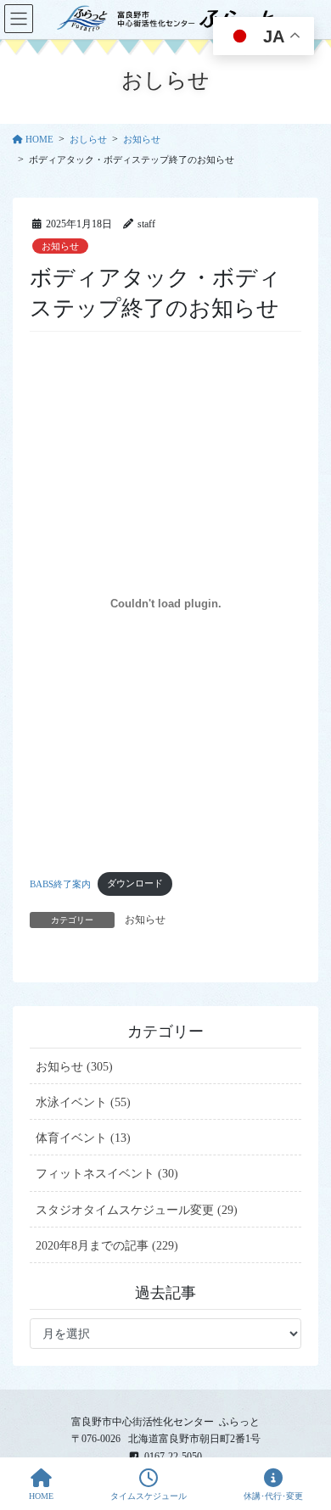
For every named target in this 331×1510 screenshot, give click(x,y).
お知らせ (60, 246)
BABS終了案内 (60, 883)
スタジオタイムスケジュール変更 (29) (137, 1210)
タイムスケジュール (148, 1496)
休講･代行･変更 (273, 1496)
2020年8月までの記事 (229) (107, 1245)
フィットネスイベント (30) (107, 1173)
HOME (41, 1496)
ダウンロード (135, 883)
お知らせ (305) (74, 1066)
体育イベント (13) (83, 1138)
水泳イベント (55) (83, 1102)
